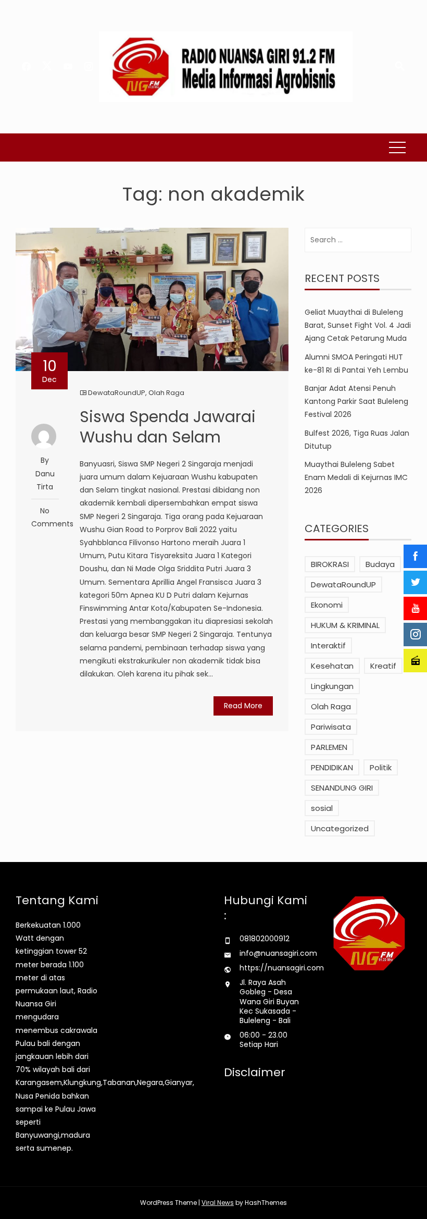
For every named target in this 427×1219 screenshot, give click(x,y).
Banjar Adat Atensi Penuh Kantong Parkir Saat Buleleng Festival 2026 (356, 401)
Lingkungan (332, 686)
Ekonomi (327, 604)
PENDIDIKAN (332, 767)
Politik (381, 767)
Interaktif (328, 645)
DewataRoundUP (116, 393)
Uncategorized (340, 828)
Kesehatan (332, 665)
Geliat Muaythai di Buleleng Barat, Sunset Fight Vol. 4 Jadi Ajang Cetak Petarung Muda (358, 325)
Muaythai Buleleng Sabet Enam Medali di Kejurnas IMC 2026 (356, 477)
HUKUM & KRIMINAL (345, 625)
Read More (243, 705)
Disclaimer (254, 1072)
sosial (322, 808)
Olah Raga (166, 393)
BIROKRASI (330, 564)
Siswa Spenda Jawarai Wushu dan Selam (168, 426)
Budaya (380, 564)
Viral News (218, 1202)
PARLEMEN (329, 747)
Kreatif (383, 665)
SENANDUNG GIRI (342, 787)
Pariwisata (331, 726)
